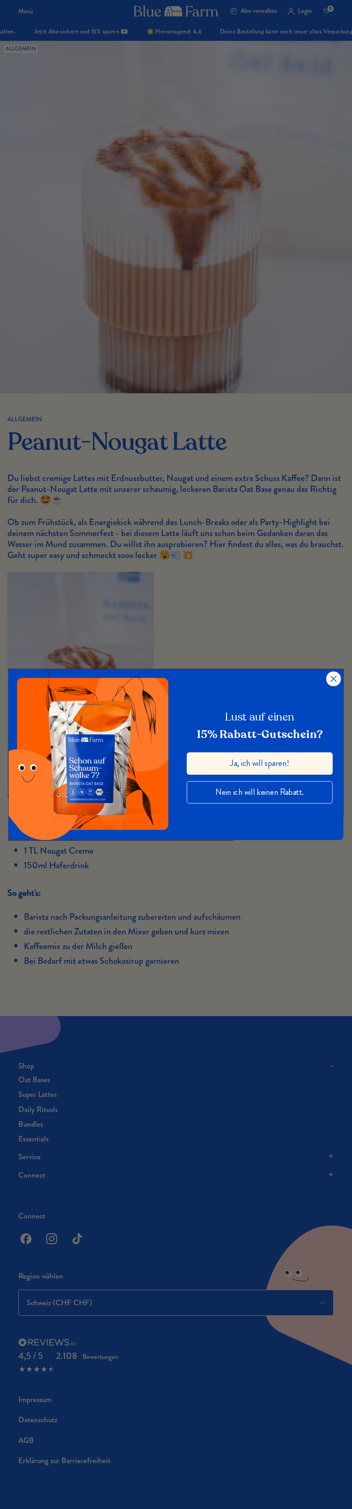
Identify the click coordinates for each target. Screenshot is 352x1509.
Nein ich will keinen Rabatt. (259, 792)
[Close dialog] (333, 678)
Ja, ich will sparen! (259, 763)
